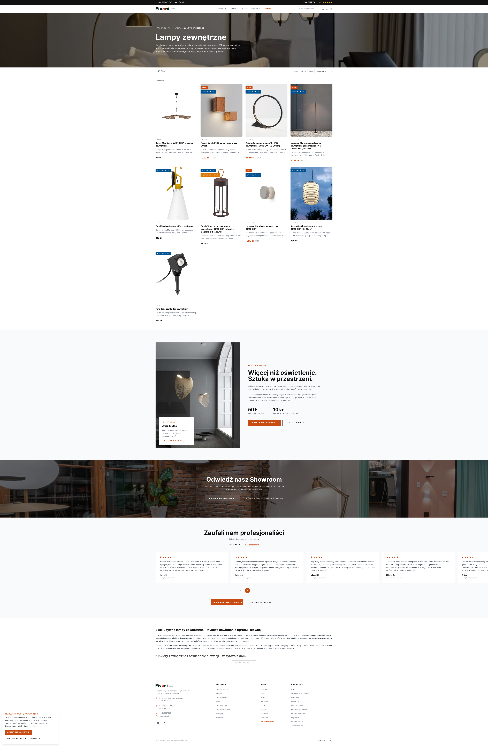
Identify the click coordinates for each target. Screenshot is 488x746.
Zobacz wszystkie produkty (227, 602)
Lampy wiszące (221, 705)
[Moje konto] (327, 8)
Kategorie (221, 9)
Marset (263, 709)
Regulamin (295, 718)
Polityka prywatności (298, 713)
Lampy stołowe (221, 697)
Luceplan (264, 713)
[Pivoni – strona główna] (166, 8)
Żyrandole (219, 718)
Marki (234, 9)
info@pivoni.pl (183, 2)
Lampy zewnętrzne (223, 709)
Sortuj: (311, 71)
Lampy (178, 28)
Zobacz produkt (295, 423)
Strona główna (164, 28)
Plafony (218, 701)
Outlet (267, 9)
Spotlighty (219, 713)
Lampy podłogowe (222, 689)
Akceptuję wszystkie (18, 732)
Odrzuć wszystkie (16, 739)
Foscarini (264, 718)
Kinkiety (219, 693)
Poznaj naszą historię (264, 423)
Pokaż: (295, 71)
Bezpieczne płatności (299, 709)
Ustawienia (36, 739)
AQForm (264, 697)
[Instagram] (164, 723)
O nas (245, 9)
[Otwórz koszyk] (331, 8)
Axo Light (264, 701)
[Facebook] (158, 723)
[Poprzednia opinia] (240, 590)
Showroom (256, 9)
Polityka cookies (297, 722)
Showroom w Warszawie (300, 693)
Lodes (263, 705)
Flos (262, 693)
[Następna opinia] (247, 590)
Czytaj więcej (242, 663)
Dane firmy (295, 697)
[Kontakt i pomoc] (323, 8)
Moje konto (295, 701)
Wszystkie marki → (268, 722)
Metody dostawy (297, 705)
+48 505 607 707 (165, 2)
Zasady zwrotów (297, 726)
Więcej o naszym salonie (222, 498)
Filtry (163, 71)
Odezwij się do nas (261, 602)
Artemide (264, 689)
